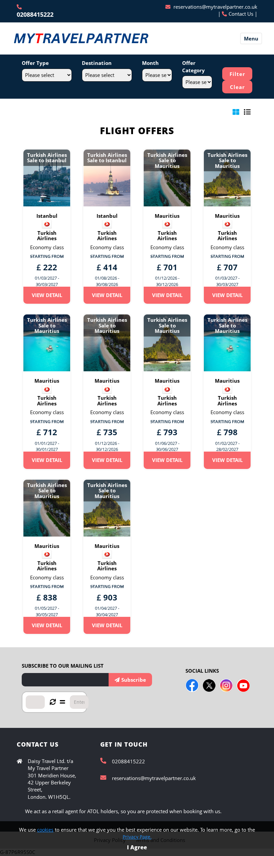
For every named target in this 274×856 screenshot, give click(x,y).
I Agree (137, 847)
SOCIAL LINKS (202, 670)
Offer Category (193, 66)
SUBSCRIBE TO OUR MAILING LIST (63, 665)
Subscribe (133, 679)
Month (150, 63)
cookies (45, 830)
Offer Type (35, 63)
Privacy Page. (137, 837)
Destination (97, 63)
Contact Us (241, 13)
